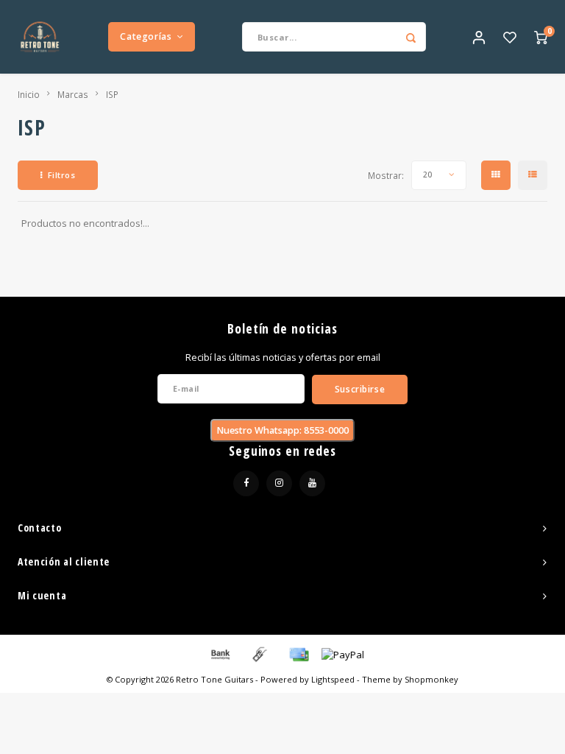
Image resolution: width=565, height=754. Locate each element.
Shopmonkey (431, 679)
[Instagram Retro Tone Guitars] (279, 483)
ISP (112, 94)
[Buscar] (411, 37)
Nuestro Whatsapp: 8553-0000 (282, 430)
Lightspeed (333, 679)
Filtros (62, 174)
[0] (540, 36)
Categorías (145, 36)
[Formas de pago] (219, 653)
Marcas (72, 94)
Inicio (29, 94)
